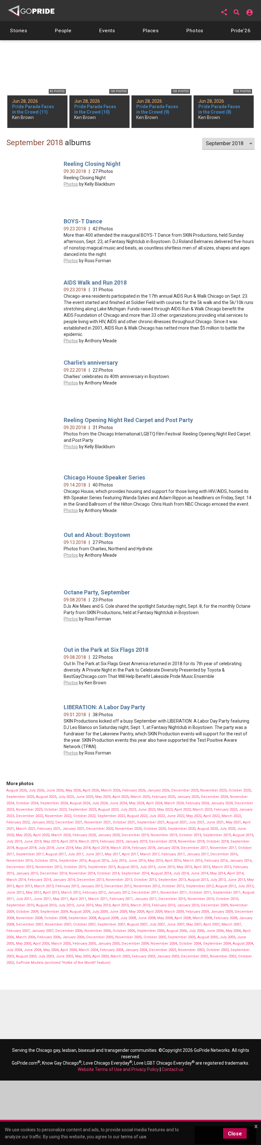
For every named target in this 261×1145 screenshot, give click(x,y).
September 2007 (111, 924)
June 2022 (175, 816)
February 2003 (143, 956)
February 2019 (111, 841)
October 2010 (227, 899)
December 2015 (19, 867)
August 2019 (243, 835)
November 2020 (128, 829)
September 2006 (151, 931)
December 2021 (68, 822)
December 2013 (90, 880)
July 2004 (14, 950)
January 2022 (42, 822)
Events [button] (107, 30)
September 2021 (151, 822)
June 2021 (215, 822)
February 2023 (225, 809)
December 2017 (194, 848)
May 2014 (217, 873)
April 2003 (100, 956)
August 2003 (26, 956)
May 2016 (155, 861)
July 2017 (75, 854)
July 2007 (157, 924)
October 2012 (173, 886)
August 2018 (26, 848)
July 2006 (196, 931)
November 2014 (82, 873)
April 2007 (211, 924)
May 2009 (136, 912)
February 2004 (111, 950)
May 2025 (102, 797)
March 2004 (88, 950)
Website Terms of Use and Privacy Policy (118, 1069)
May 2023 (165, 809)
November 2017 (223, 848)
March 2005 (61, 943)
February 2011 (121, 899)
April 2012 (51, 892)
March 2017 (149, 854)
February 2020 (84, 835)
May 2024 (136, 803)
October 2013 (145, 880)
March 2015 (221, 867)
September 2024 (54, 803)
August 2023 (108, 809)
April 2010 (120, 905)
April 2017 (130, 854)
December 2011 (145, 892)
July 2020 (227, 829)
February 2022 (18, 822)
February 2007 (18, 931)
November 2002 (223, 956)
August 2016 (98, 861)
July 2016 (118, 861)
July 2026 (36, 790)
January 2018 (168, 848)
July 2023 (128, 809)
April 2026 (91, 790)
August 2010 (46, 905)
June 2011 (42, 899)
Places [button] (151, 30)
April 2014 (235, 873)
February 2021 (48, 829)
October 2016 (46, 861)
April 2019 (68, 841)
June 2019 (32, 841)
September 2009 (54, 912)
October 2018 (217, 841)
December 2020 (99, 829)
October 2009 (27, 912)
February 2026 (133, 790)
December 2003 (162, 950)
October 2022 (84, 816)
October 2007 (84, 924)
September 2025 (20, 797)
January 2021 (73, 829)
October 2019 (190, 835)
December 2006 (68, 931)
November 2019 (164, 835)
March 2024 (174, 803)
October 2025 (240, 790)
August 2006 (176, 931)
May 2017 (112, 854)
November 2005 (128, 937)
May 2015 (184, 867)
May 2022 (193, 816)
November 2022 (58, 816)
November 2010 (200, 899)
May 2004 (51, 950)
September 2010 (20, 905)
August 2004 (243, 943)
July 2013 (218, 880)
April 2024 (154, 803)
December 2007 (29, 924)
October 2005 (155, 937)
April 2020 (41, 835)
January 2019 (136, 841)
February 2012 (94, 892)
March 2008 (202, 918)
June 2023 (146, 809)
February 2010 (163, 905)
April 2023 (182, 809)
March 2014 (16, 880)
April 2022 (211, 816)
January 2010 (188, 905)
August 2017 (56, 854)
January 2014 (64, 880)
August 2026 (16, 790)
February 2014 (39, 880)
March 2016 (192, 861)
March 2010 (140, 905)
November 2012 (146, 886)
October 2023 (55, 809)
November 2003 (191, 950)
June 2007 (175, 924)
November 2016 (19, 861)
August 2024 (80, 803)
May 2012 (33, 892)
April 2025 (120, 797)
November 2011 (173, 892)
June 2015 (166, 867)
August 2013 (198, 880)
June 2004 (32, 950)
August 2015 (127, 867)
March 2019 (88, 841)
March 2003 (120, 956)
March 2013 (43, 886)
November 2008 (29, 918)
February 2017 (173, 854)
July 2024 (100, 803)
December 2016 (223, 854)
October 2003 (217, 950)
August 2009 (80, 912)
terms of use (133, 1136)
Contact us (172, 1069)
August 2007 (137, 924)
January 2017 (197, 854)
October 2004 (190, 943)
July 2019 (14, 841)
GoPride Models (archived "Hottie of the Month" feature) (63, 963)
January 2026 (158, 790)
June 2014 (199, 873)
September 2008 (82, 918)
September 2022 (111, 816)
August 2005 (207, 937)
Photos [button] (194, 30)
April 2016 (173, 861)
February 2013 (67, 886)
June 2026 (55, 790)
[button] (224, 12)
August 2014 (161, 873)
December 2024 (214, 797)
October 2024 (27, 803)
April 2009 (154, 912)
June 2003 (64, 956)
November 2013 (119, 880)
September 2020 (181, 829)
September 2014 (135, 873)
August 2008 (108, 918)
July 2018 (46, 848)
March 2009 (174, 912)
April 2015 (202, 867)
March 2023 (202, 809)
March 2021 (25, 829)
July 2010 (66, 905)
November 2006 (97, 931)
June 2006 (215, 931)
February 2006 (48, 937)
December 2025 (184, 790)
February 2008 (225, 918)
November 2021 (97, 822)
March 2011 (98, 899)
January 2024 (222, 803)
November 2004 (164, 943)
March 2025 (140, 797)
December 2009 (214, 905)
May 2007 (193, 924)
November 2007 (58, 924)
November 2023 (29, 809)
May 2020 (23, 835)
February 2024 (197, 803)
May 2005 (23, 943)
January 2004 (136, 950)
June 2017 (94, 854)
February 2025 (163, 797)
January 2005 (109, 943)
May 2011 (60, 899)
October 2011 (200, 892)
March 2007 (231, 924)
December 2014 (53, 873)
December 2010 (172, 899)
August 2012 (225, 886)
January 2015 (27, 873)
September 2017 (30, 854)
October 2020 (155, 829)
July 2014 (181, 873)
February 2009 (197, 912)
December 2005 (99, 937)
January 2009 (222, 912)
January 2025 (188, 797)
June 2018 (64, 848)
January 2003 (168, 956)
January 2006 (73, 937)
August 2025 (46, 797)
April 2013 (24, 886)
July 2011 (24, 899)
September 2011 (227, 892)
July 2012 (245, 886)
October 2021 (124, 822)
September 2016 (73, 861)
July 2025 (66, 797)
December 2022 (29, 816)
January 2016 (240, 861)
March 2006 (25, 937)
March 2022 (231, 816)
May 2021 (233, 822)
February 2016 (216, 861)
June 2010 (84, 905)
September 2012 (200, 886)
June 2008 (146, 918)
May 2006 (233, 931)
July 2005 (227, 937)
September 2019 (217, 835)
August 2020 (207, 829)
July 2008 (128, 918)
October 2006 (124, 931)
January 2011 (146, 899)
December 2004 (135, 943)
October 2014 (108, 873)
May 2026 (73, 790)
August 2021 (176, 822)
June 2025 (84, 797)
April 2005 (41, 943)
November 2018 (191, 841)
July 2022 (157, 816)
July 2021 (196, 822)
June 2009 (118, 912)
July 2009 (100, 912)
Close (235, 1134)
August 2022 (137, 816)
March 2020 (61, 835)
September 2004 (217, 943)
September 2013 (172, 880)
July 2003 (46, 956)
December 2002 (194, 956)
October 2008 (55, 918)
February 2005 (84, 943)
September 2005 (181, 937)
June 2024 (118, 803)
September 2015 (102, 867)
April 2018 (100, 848)
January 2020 (109, 835)
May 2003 (82, 956)
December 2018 (162, 841)
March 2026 (110, 790)
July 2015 (147, 867)
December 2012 (117, 886)
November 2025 (213, 790)
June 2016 (137, 861)
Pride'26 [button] (241, 30)
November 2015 (48, 867)
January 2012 (119, 892)
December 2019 (135, 835)
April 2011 (78, 899)
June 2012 (15, 892)
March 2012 (71, 892)
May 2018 (82, 848)
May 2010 (102, 905)
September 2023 (82, 809)
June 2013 (236, 880)
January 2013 (91, 886)
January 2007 (42, 931)
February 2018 (143, 848)
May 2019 (51, 841)
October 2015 (75, 867)
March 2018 (120, 848)
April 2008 (182, 918)
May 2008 (165, 918)
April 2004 (68, 950)
